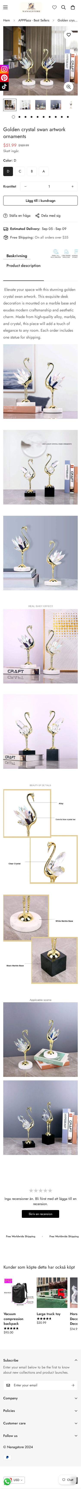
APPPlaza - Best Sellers (33, 20)
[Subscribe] (73, 1385)
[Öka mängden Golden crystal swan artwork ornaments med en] (73, 186)
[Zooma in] (68, 87)
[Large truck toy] (52, 1292)
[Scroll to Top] (73, 1466)
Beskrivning (16, 256)
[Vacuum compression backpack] (19, 1292)
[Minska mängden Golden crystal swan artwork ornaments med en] (25, 186)
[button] (73, 7)
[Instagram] (4, 69)
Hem (6, 20)
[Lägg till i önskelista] (68, 35)
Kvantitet (9, 186)
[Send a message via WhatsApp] (7, 1482)
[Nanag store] (31, 7)
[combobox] (14, 1480)
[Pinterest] (4, 77)
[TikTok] (4, 86)
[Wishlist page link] (54, 7)
